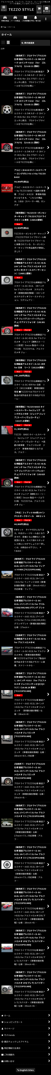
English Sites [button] (26, 1069)
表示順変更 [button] (29, 42)
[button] (4, 8)
